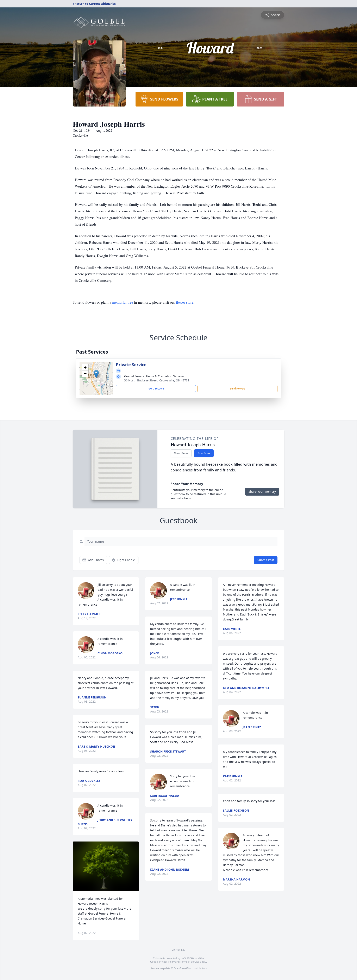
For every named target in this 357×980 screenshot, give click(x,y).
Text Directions (155, 388)
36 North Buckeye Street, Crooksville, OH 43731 (156, 380)
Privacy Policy (167, 961)
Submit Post (265, 560)
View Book (181, 453)
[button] (96, 374)
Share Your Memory (262, 492)
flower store (184, 302)
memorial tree (122, 302)
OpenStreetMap (183, 968)
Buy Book (204, 453)
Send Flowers (237, 388)
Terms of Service (189, 961)
